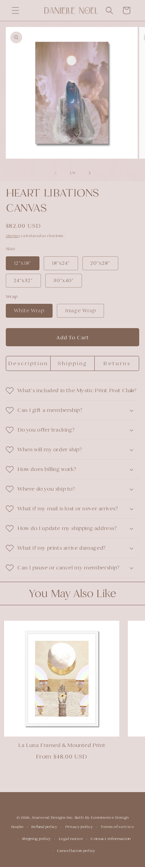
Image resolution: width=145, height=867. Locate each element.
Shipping (13, 236)
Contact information (111, 838)
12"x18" (22, 263)
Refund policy (44, 826)
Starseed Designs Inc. (52, 817)
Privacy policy (79, 826)
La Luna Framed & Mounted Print (57, 745)
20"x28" (100, 263)
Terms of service (117, 826)
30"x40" (63, 280)
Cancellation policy (76, 850)
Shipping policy (36, 838)
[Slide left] (55, 172)
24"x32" (23, 280)
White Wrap (29, 310)
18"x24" (61, 263)
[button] (15, 10)
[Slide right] (89, 172)
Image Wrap (80, 310)
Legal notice (71, 838)
